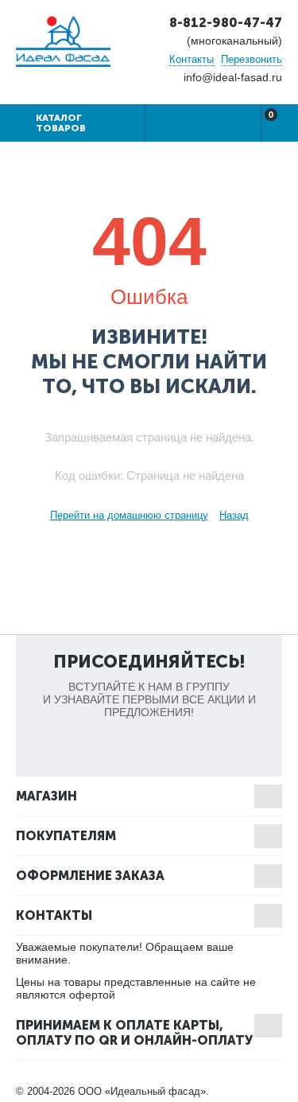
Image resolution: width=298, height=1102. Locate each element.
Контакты (191, 59)
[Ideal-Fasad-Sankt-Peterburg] (63, 40)
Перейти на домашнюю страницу (129, 515)
